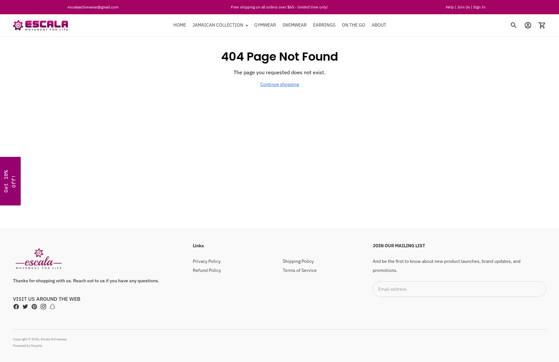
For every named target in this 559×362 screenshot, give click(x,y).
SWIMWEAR (294, 25)
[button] (10, 181)
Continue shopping (279, 84)
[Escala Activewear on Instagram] (43, 306)
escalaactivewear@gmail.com (93, 7)
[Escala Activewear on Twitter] (25, 306)
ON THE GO (353, 25)
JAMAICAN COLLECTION (217, 25)
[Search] (514, 25)
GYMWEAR (265, 25)
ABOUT (379, 25)
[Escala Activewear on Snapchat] (52, 306)
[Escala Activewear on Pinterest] (34, 306)
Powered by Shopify (27, 346)
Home (179, 25)
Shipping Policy (298, 261)
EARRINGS (324, 25)
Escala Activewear (54, 339)
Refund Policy (207, 270)
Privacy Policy (207, 261)
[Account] (528, 25)
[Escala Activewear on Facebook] (16, 306)
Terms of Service (300, 270)
